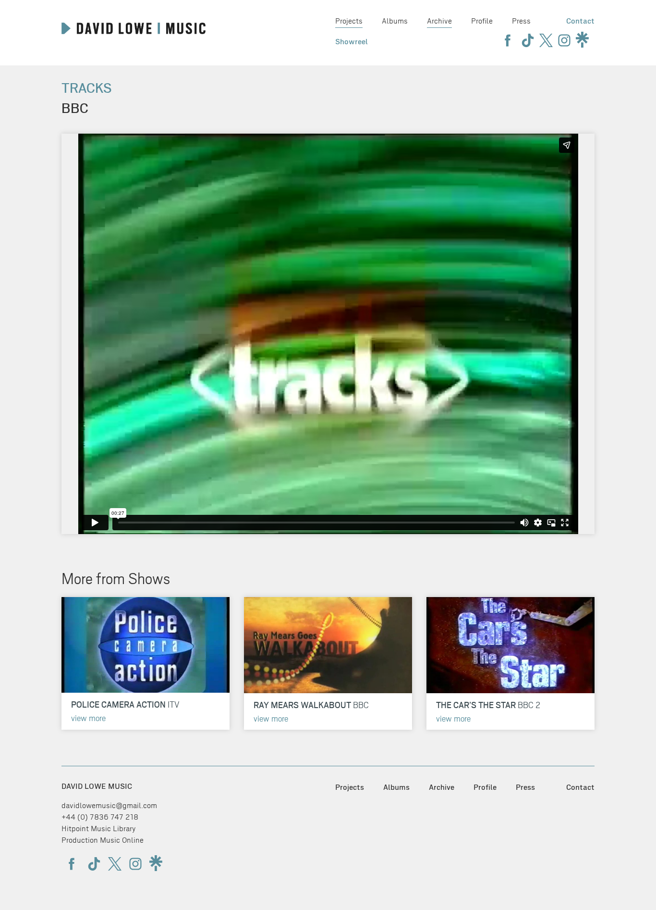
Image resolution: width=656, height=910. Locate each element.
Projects (349, 20)
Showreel (351, 41)
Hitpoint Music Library (98, 828)
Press (521, 20)
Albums (395, 20)
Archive (439, 20)
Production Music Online (102, 840)
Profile (482, 20)
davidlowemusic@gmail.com (109, 805)
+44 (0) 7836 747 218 (99, 817)
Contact (580, 20)
